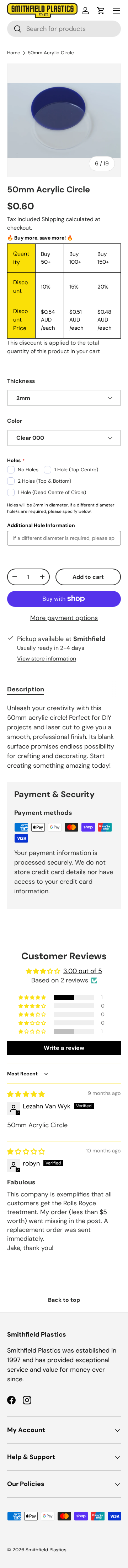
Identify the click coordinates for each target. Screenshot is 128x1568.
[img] (26, 1094)
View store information (46, 658)
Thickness (21, 381)
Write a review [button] (64, 1048)
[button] (101, 10)
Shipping (53, 219)
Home (13, 52)
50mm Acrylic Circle (51, 52)
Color (14, 420)
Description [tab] (25, 689)
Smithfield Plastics (46, 1550)
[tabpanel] (64, 737)
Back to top (64, 1300)
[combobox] (64, 29)
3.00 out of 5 (82, 971)
